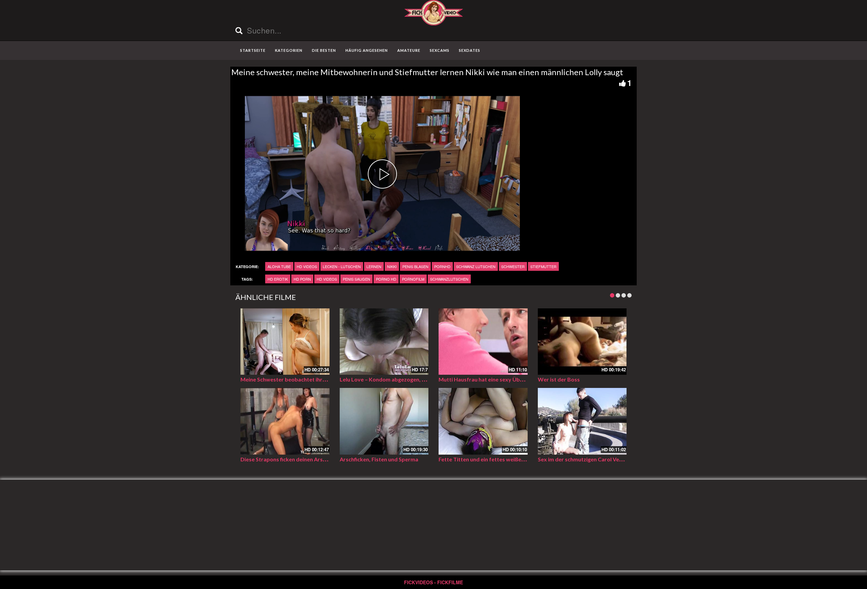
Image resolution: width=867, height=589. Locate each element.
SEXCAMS (439, 50)
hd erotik (278, 279)
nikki (392, 266)
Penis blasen (415, 266)
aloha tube (279, 266)
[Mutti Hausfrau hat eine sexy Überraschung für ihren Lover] (483, 341)
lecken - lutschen (342, 266)
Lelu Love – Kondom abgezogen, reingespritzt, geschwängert (416, 379)
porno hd (386, 279)
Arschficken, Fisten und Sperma (379, 459)
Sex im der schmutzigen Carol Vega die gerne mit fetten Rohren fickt (623, 459)
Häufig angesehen (366, 50)
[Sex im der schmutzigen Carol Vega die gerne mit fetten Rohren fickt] (582, 421)
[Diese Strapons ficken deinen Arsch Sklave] (285, 421)
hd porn (302, 279)
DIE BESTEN (324, 50)
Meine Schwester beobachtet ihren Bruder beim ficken (308, 379)
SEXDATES (469, 50)
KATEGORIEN (288, 50)
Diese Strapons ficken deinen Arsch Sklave (293, 459)
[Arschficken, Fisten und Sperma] (384, 421)
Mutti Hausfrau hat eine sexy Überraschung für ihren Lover (513, 379)
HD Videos (307, 266)
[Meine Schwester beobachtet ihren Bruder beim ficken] (285, 341)
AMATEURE (408, 50)
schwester (513, 266)
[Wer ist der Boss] (582, 341)
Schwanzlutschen (449, 279)
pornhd (442, 266)
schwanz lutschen (475, 266)
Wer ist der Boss (559, 379)
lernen (373, 266)
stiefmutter (543, 266)
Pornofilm (413, 279)
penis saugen (356, 279)
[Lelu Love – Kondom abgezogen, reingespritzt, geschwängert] (384, 341)
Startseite (253, 50)
